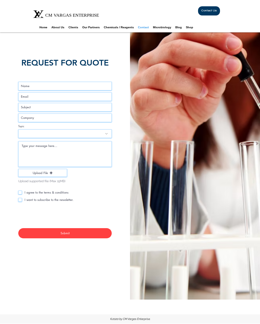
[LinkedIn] (235, 28)
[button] (241, 28)
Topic (21, 126)
